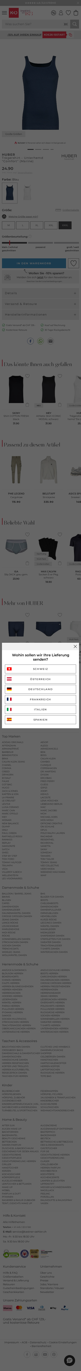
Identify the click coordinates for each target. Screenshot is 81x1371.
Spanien (40, 719)
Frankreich (40, 699)
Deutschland (40, 689)
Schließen (75, 646)
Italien (40, 709)
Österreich (40, 679)
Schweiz (40, 668)
